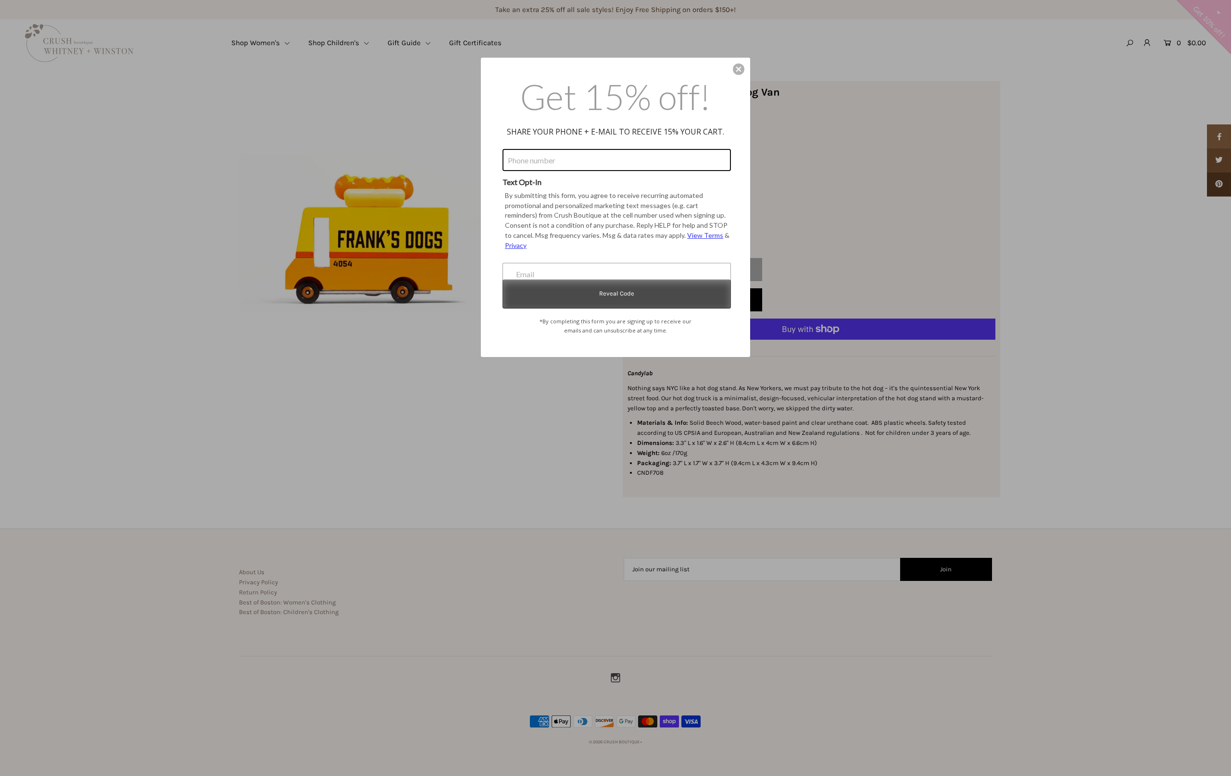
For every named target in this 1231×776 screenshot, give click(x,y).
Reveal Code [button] (616, 293)
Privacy (516, 245)
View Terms (705, 235)
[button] (738, 69)
